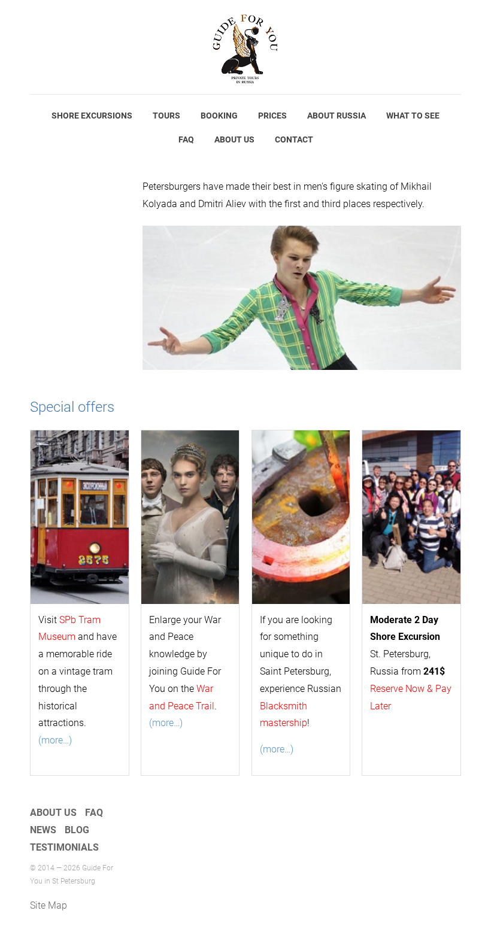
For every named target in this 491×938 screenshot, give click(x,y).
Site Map (48, 905)
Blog (77, 830)
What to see (413, 115)
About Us (234, 139)
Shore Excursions (91, 115)
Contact (294, 139)
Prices (272, 115)
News (43, 830)
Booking (219, 115)
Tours (166, 115)
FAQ (186, 139)
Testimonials (64, 847)
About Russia (336, 115)
